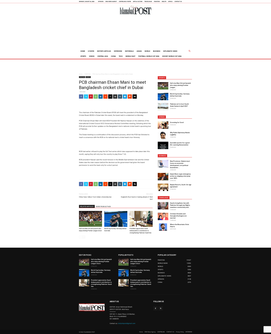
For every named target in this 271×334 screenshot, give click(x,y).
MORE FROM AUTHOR (103, 206)
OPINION (100, 1)
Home (82, 51)
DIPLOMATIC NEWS (170, 51)
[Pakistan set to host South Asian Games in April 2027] (163, 106)
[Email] (110, 96)
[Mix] (130, 96)
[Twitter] (86, 96)
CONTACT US (178, 1)
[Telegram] (125, 96)
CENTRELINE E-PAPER (125, 1)
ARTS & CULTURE (137, 1)
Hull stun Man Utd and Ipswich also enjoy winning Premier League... (180, 85)
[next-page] (83, 237)
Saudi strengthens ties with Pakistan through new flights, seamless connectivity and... (180, 205)
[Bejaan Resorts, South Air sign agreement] (163, 187)
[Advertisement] (135, 33)
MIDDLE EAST (130, 56)
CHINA (113, 56)
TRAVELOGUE (148, 1)
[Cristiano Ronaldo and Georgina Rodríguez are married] (163, 216)
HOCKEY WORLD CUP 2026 (171, 56)
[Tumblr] (120, 96)
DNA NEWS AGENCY (111, 1)
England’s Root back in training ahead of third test (137, 198)
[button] (189, 51)
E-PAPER (91, 51)
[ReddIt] (105, 96)
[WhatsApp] (96, 96)
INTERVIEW (118, 51)
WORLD (147, 51)
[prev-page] (80, 237)
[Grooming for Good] (163, 125)
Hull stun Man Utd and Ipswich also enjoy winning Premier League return (101, 261)
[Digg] (135, 96)
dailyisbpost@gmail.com (126, 323)
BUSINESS (156, 51)
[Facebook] (81, 96)
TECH (121, 56)
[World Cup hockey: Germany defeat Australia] (115, 219)
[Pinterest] (91, 96)
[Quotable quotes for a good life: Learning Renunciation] (163, 145)
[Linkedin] (100, 96)
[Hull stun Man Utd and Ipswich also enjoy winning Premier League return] (90, 219)
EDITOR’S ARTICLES (104, 51)
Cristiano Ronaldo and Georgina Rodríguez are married (178, 216)
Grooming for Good (177, 122)
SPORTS (83, 56)
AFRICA (170, 1)
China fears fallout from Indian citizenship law (95, 197)
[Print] (115, 96)
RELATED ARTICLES (86, 206)
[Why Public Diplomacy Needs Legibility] (163, 135)
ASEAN (139, 51)
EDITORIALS (129, 51)
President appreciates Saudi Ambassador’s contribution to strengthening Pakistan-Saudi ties (140, 231)
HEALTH (164, 1)
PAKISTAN (157, 1)
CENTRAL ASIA (102, 56)
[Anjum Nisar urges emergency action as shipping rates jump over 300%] (163, 176)
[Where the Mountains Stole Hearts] (163, 227)
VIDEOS (91, 56)
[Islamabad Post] (135, 10)
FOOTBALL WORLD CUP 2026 (148, 56)
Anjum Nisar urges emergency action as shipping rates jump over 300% (180, 176)
